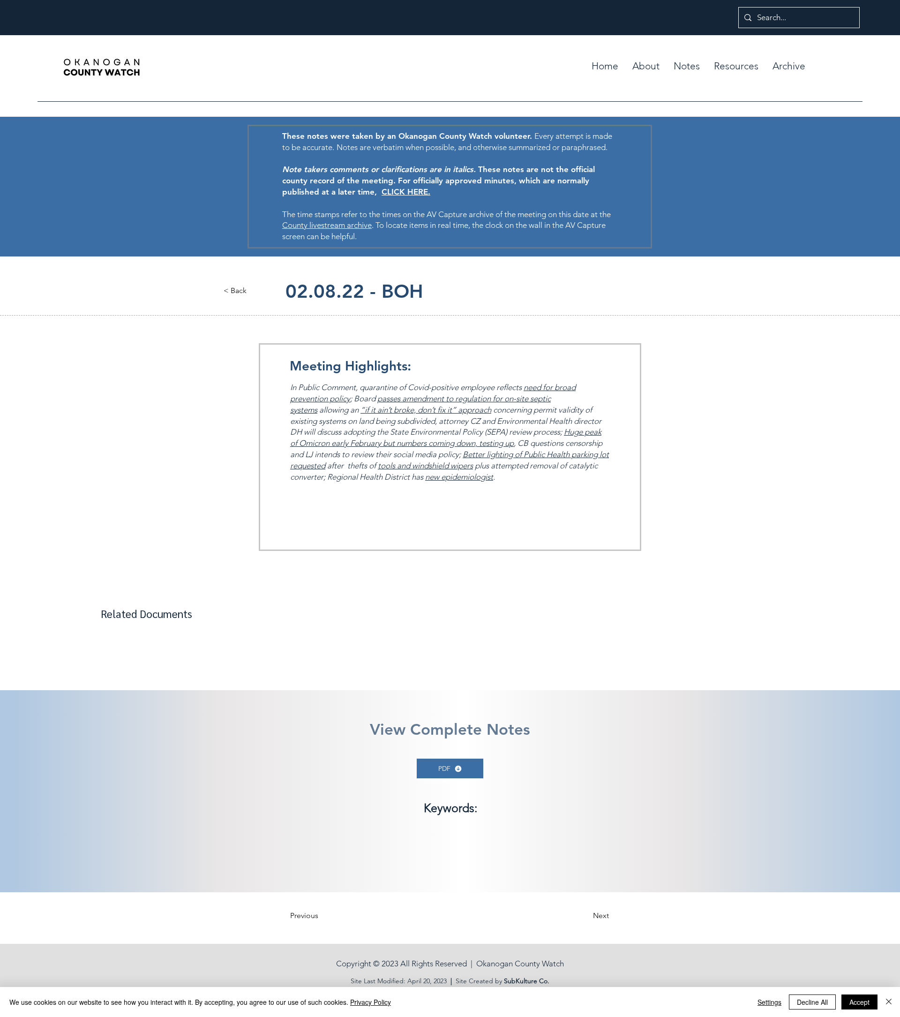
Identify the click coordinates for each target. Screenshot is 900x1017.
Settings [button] (769, 1002)
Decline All (812, 1002)
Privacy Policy (370, 1002)
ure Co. (538, 981)
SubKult (515, 981)
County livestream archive (327, 225)
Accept (859, 1002)
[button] (687, 66)
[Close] (888, 1001)
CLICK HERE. (406, 191)
